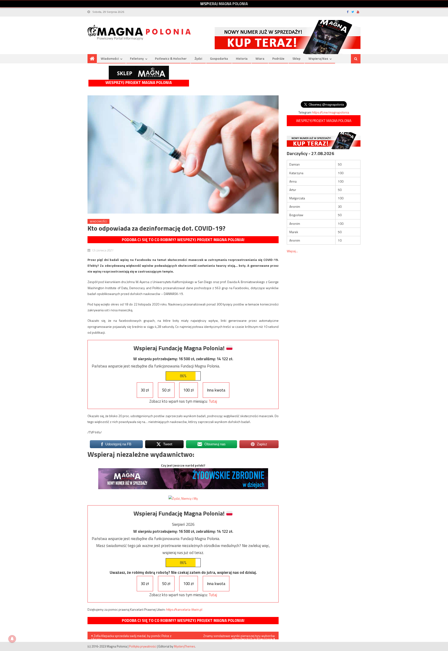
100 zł (188, 390)
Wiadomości (110, 58)
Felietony (137, 58)
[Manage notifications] (12, 639)
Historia (242, 58)
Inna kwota (216, 390)
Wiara (260, 58)
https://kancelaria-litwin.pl (184, 609)
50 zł (166, 390)
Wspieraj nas (318, 58)
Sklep (296, 58)
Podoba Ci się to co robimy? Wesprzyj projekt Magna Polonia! (183, 240)
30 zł (145, 390)
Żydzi (198, 58)
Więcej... (292, 251)
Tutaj (213, 401)
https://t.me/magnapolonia (330, 112)
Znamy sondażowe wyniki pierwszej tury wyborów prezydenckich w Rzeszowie (239, 636)
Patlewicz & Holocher (171, 58)
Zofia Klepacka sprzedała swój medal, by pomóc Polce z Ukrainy (131, 636)
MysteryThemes (184, 646)
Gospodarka (219, 58)
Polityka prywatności (142, 646)
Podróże (278, 58)
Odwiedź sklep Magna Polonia (139, 73)
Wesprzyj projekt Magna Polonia (138, 83)
